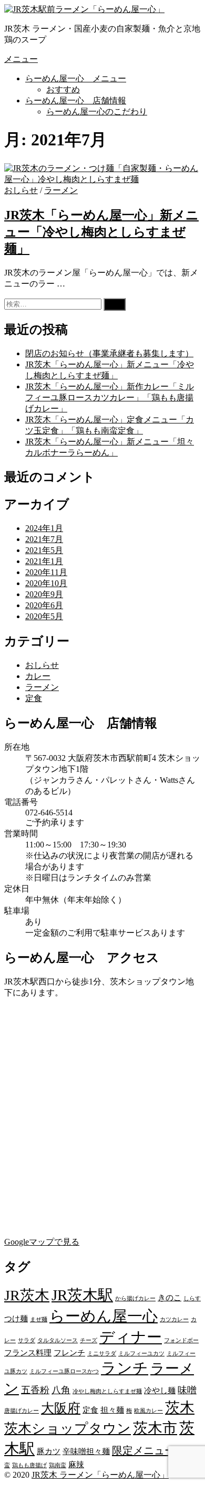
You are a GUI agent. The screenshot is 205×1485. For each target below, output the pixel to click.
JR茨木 (26, 1295)
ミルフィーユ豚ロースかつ (64, 1371)
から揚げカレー (135, 1298)
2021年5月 (44, 550)
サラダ (26, 1340)
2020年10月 (46, 583)
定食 (33, 698)
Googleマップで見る (41, 1241)
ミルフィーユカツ (141, 1353)
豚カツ (48, 1451)
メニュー (21, 59)
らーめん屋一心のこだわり (96, 111)
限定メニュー (143, 1450)
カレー (37, 676)
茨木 (179, 1407)
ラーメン (61, 190)
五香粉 (35, 1390)
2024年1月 (44, 528)
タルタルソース (57, 1340)
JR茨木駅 (82, 1295)
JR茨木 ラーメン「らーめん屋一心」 (100, 1474)
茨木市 (155, 1428)
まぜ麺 (38, 1319)
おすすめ (63, 89)
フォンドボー (181, 1340)
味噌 (187, 1390)
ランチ (124, 1368)
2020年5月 (44, 616)
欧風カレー (148, 1411)
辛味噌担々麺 (86, 1451)
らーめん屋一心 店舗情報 (75, 100)
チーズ (88, 1340)
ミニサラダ (101, 1353)
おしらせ (21, 190)
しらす (192, 1298)
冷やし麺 (160, 1390)
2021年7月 (44, 539)
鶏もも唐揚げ (29, 1465)
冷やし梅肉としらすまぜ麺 (107, 1391)
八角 (61, 1390)
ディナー (130, 1337)
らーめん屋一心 (103, 1316)
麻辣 (76, 1464)
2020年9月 (44, 594)
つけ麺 (16, 1318)
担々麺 (112, 1410)
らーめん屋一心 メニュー (75, 78)
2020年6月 (44, 605)
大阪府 (60, 1408)
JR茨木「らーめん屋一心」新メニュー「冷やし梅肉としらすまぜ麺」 (101, 232)
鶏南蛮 (57, 1465)
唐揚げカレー (21, 1411)
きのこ (169, 1297)
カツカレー (174, 1319)
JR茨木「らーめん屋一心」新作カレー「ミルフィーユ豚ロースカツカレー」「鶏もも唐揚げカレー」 (109, 397)
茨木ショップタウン (67, 1428)
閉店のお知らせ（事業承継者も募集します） (109, 353)
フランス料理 (28, 1353)
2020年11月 (46, 572)
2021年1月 (44, 561)
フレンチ (69, 1353)
